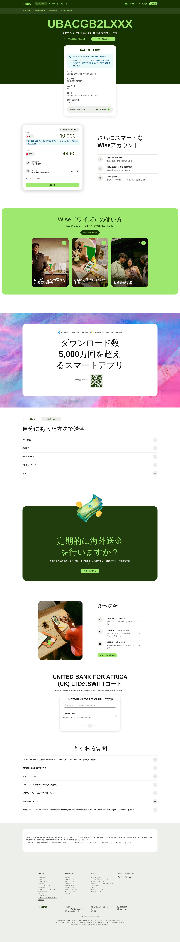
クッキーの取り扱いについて (73, 909)
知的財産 (93, 911)
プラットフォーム (66, 4)
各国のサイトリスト (123, 909)
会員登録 (153, 4)
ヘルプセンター (43, 891)
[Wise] (27, 4)
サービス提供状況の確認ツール (47, 897)
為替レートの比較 (96, 891)
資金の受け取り (69, 885)
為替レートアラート (97, 889)
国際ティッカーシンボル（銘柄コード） (103, 883)
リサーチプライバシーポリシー (100, 879)
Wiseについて (42, 877)
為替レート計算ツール (97, 881)
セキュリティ (42, 879)
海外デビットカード (70, 881)
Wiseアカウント (69, 879)
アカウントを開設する (90, 233)
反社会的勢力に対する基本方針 (100, 907)
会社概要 (41, 899)
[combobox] (30, 136)
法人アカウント (53, 4)
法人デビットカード (70, 891)
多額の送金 (68, 883)
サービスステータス (44, 885)
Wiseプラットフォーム (71, 887)
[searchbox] (90, 705)
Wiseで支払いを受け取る (76, 39)
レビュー (41, 893)
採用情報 (41, 883)
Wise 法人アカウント (71, 889)
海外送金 (67, 877)
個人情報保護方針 (122, 907)
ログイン (144, 4)
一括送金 (67, 893)
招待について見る (90, 571)
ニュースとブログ (96, 877)
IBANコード (94, 887)
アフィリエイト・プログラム (46, 889)
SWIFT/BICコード (96, 885)
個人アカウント (41, 4)
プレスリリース (43, 881)
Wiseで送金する (103, 39)
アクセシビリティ (43, 895)
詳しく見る (86, 840)
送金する (52, 185)
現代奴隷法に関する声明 (72, 911)
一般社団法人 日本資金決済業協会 (98, 924)
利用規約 (67, 907)
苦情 (92, 909)
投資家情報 (41, 887)
